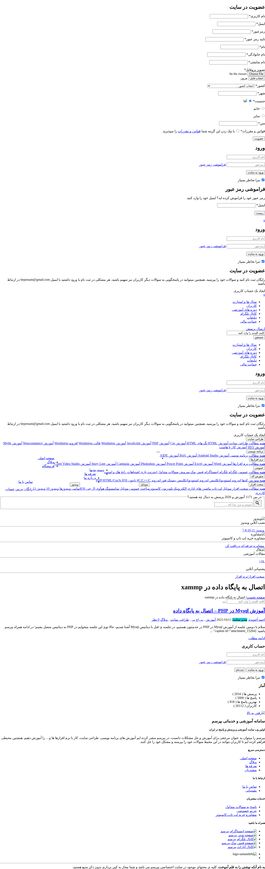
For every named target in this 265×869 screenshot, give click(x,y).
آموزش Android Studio (213, 455)
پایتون (131, 480)
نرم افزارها (257, 459)
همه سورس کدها (253, 480)
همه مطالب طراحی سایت (246, 443)
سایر (256, 116)
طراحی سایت (255, 439)
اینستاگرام (211, 472)
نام (262, 47)
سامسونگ (111, 488)
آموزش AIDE (169, 455)
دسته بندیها (96, 470)
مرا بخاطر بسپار (249, 180)
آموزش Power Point (180, 463)
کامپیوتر (155, 488)
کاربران (251, 305)
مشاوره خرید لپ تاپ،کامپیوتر (236, 815)
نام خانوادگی (255, 54)
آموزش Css (178, 443)
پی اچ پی (197, 619)
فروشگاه (48, 466)
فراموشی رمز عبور (212, 164)
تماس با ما (25, 482)
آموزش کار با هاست (233, 447)
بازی (143, 472)
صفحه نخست (256, 597)
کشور (260, 86)
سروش (184, 472)
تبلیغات (252, 317)
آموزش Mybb (12, 443)
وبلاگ (50, 462)
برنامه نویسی (255, 451)
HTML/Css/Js (112, 480)
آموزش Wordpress (113, 443)
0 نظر (155, 619)
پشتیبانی (251, 790)
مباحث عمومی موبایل (134, 488)
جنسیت (259, 101)
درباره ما (90, 478)
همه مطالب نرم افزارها (248, 463)
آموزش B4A (188, 455)
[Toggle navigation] (158, 452)
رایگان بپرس (24, 489)
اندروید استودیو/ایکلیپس (224, 480)
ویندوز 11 (39, 488)
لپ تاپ (216, 488)
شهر (261, 93)
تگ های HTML (196, 443)
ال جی (90, 488)
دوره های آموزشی (244, 309)
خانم (257, 108)
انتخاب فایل (256, 78)
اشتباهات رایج (130, 472)
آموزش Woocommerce (38, 443)
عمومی (259, 467)
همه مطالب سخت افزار (248, 488)
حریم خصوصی (247, 811)
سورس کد (257, 476)
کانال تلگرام (248, 313)
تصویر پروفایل (254, 70)
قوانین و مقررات (253, 131)
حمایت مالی (248, 321)
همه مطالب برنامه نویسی (247, 455)
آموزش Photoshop (153, 463)
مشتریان (251, 770)
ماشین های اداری (199, 488)
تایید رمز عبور (255, 39)
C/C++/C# (143, 480)
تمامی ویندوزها (69, 488)
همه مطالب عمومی (251, 472)
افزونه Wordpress (66, 443)
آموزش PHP (160, 443)
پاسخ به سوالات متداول (241, 807)
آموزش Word (222, 463)
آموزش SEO (256, 447)
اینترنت (152, 472)
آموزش (211, 619)
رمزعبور (258, 31)
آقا (245, 101)
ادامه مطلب (256, 638)
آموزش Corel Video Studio (72, 463)
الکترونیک (180, 488)
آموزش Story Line (103, 463)
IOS (124, 480)
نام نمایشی (256, 62)
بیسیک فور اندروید (163, 480)
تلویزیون (167, 488)
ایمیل (260, 24)
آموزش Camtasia (128, 463)
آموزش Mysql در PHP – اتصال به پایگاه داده (219, 610)
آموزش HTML (217, 443)
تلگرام (232, 472)
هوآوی (99, 488)
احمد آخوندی (256, 619)
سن (261, 123)
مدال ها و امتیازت (244, 302)
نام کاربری (257, 16)
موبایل (226, 488)
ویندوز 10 (52, 488)
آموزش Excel (203, 463)
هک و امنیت (112, 472)
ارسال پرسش (255, 329)
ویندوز (74, 484)
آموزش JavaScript (139, 443)
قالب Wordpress (89, 443)
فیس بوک (197, 472)
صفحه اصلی (46, 458)
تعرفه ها (90, 474)
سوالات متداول (167, 472)
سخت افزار (256, 484)
